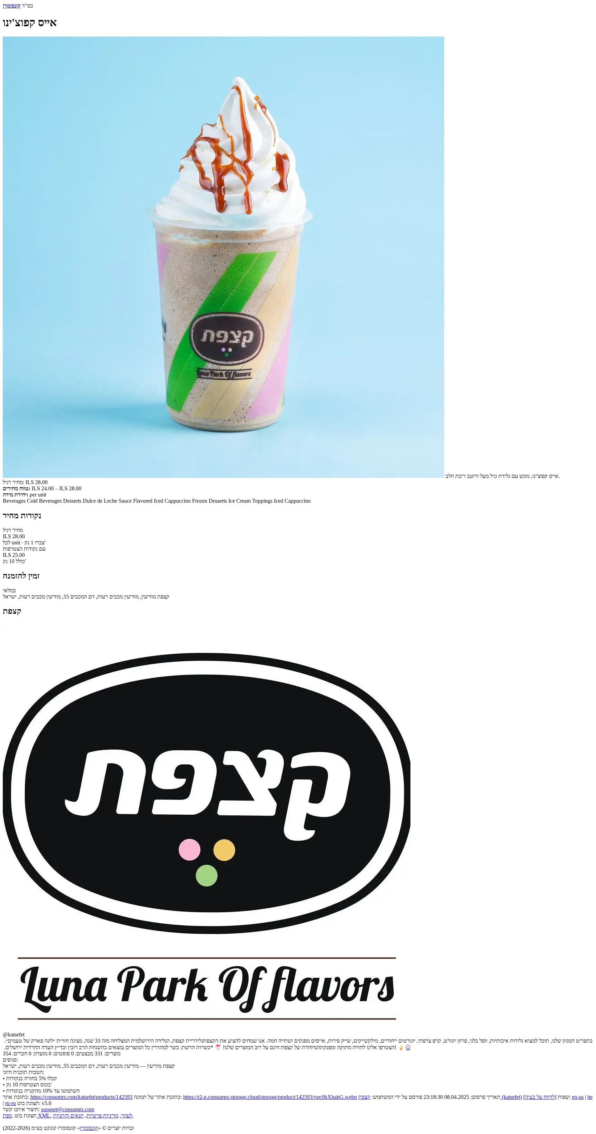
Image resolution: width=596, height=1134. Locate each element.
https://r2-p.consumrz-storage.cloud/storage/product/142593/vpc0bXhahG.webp (270, 1097)
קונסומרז (89, 1128)
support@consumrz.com (67, 1109)
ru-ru (10, 1103)
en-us (578, 1097)
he (590, 1097)
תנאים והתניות (68, 1115)
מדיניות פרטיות (102, 1115)
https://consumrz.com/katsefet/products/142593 (81, 1097)
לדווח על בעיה (540, 1097)
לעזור (126, 1115)
